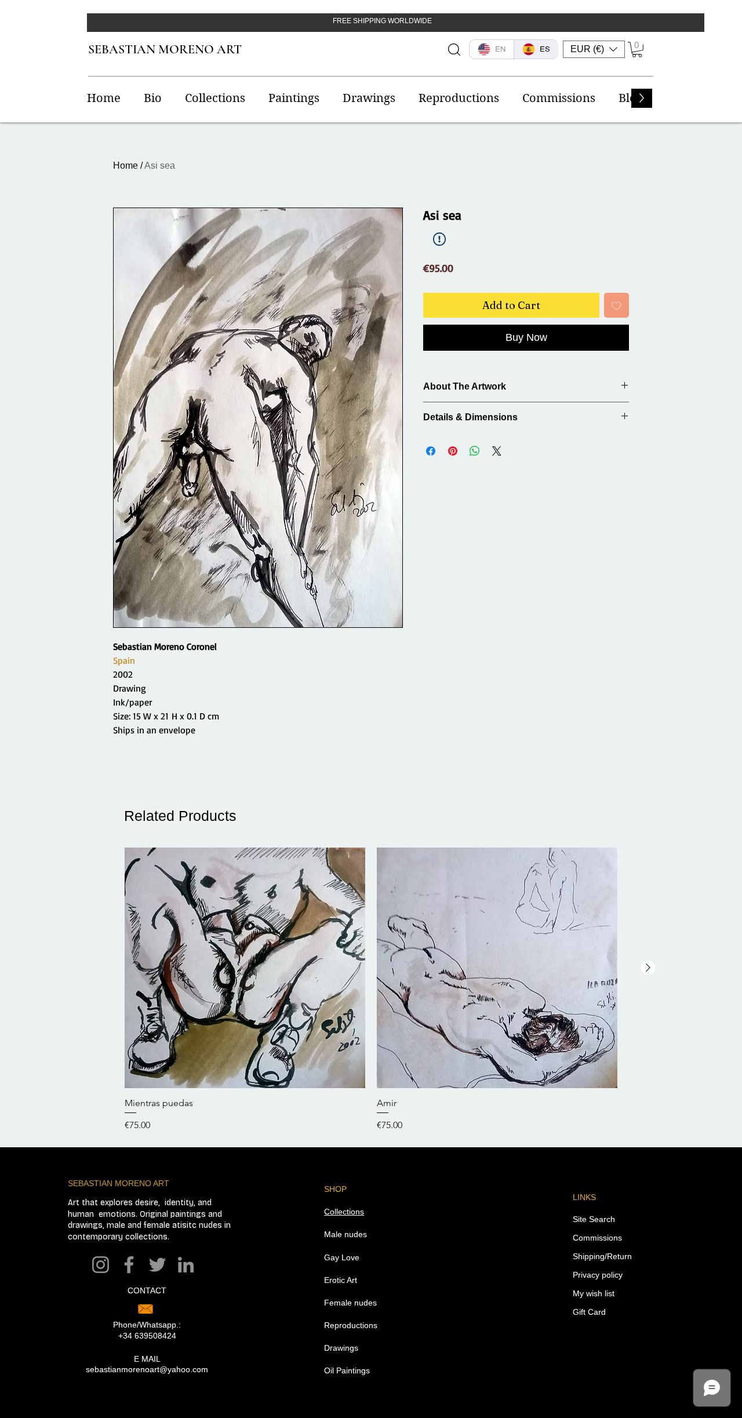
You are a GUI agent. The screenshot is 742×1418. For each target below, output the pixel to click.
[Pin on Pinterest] (453, 451)
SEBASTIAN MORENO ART (165, 49)
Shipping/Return (602, 1256)
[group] (371, 990)
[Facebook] (129, 1264)
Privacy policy (598, 1274)
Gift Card (589, 1312)
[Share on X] (497, 451)
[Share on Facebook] (431, 451)
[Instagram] (100, 1264)
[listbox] (594, 49)
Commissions (597, 1237)
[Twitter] (157, 1264)
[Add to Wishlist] (616, 305)
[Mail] (145, 1309)
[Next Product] (648, 968)
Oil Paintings (347, 1370)
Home (125, 165)
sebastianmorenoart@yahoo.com (147, 1369)
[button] (594, 49)
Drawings (341, 1347)
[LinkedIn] (185, 1264)
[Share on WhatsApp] (475, 451)
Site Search (594, 1219)
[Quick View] (245, 968)
